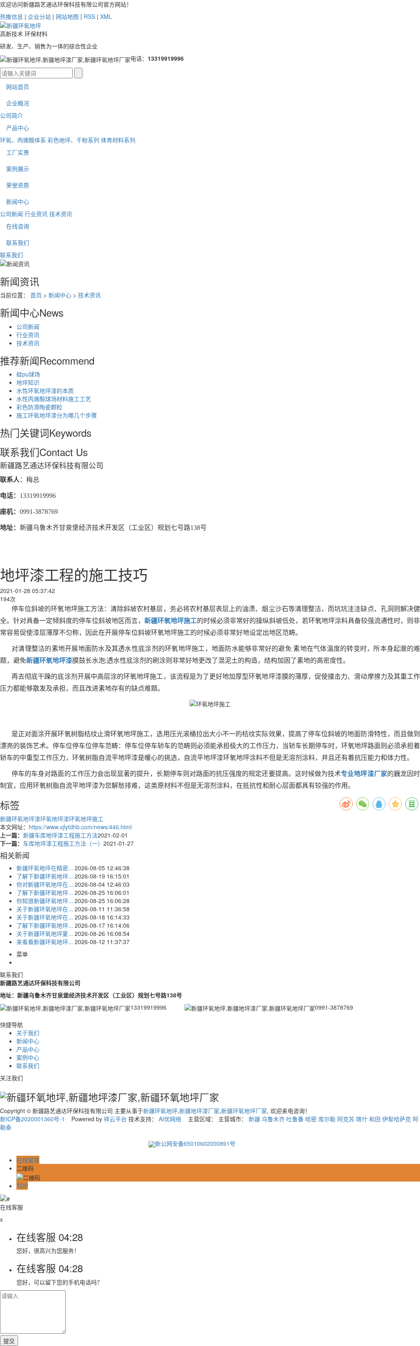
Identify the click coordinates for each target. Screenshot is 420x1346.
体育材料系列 (118, 140)
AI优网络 (170, 1119)
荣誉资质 (17, 185)
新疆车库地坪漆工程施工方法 (60, 835)
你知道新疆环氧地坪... (44, 901)
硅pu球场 (28, 374)
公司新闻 (11, 214)
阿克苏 (345, 1119)
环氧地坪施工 (86, 818)
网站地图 (67, 16)
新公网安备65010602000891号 (195, 1143)
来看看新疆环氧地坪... (44, 942)
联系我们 (17, 242)
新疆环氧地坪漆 (20, 818)
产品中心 (17, 127)
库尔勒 (327, 1119)
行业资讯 (36, 214)
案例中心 (27, 1057)
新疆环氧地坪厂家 (244, 1110)
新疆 (254, 1119)
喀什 (362, 1119)
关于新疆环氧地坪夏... (44, 933)
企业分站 (39, 16)
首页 (36, 295)
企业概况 (17, 103)
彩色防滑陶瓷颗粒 (39, 407)
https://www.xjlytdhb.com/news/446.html (80, 827)
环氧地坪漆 (54, 818)
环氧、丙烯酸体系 (23, 140)
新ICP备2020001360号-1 (32, 1119)
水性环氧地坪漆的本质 (45, 390)
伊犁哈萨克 (396, 1119)
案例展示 (17, 168)
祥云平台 (115, 1119)
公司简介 (11, 115)
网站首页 (17, 86)
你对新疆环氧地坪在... (44, 884)
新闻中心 (17, 201)
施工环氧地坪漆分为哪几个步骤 (56, 415)
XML (106, 16)
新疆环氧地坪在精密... (44, 868)
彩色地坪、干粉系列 (73, 140)
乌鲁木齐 (273, 1119)
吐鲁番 (295, 1119)
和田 (375, 1119)
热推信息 (11, 16)
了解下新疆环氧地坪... (44, 876)
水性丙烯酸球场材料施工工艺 (53, 399)
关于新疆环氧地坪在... (44, 909)
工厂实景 (17, 152)
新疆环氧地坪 (160, 1110)
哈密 (311, 1119)
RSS (89, 16)
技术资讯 (60, 214)
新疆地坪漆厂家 (199, 1110)
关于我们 (27, 1033)
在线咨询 (17, 226)
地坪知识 (27, 382)
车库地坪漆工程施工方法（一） (63, 843)
